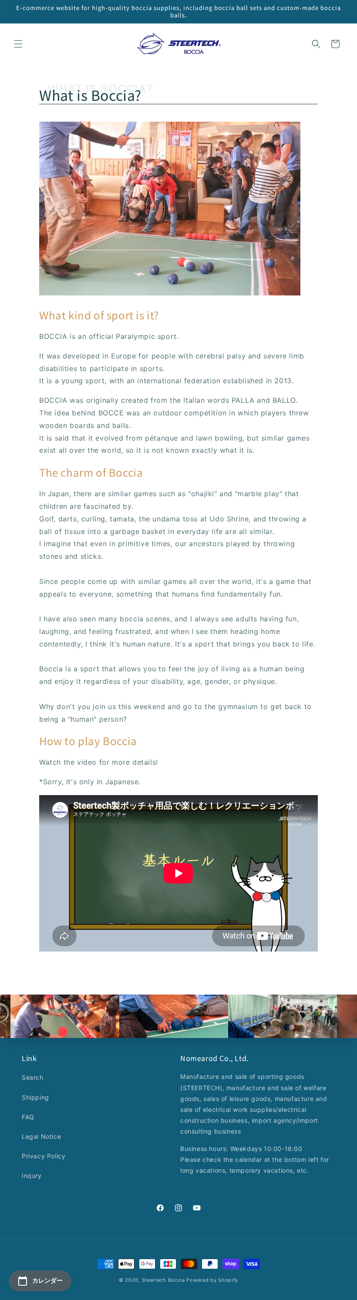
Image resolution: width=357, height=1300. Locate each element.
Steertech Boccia (163, 1280)
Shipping (35, 1097)
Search (33, 1077)
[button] (18, 43)
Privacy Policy (43, 1156)
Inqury (32, 1175)
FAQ (28, 1117)
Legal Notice (41, 1136)
